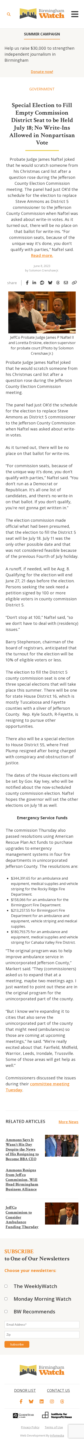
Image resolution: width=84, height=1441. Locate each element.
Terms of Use (54, 1427)
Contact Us (58, 1390)
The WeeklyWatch (35, 1286)
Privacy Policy (30, 1427)
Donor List (25, 1390)
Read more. (42, 255)
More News (68, 1121)
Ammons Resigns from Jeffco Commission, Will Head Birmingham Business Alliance (22, 1180)
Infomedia (57, 1435)
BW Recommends (34, 1311)
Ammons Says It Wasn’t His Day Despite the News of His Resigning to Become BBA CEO (22, 1149)
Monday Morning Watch (42, 1298)
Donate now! (42, 71)
